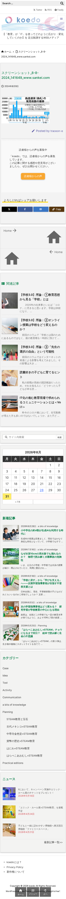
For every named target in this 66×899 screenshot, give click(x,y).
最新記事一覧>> (53, 842)
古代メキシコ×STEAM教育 (22, 726)
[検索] (62, 3)
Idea (5, 675)
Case (5, 668)
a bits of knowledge (14, 704)
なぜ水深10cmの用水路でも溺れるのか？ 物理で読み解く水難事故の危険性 (41, 557)
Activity (7, 690)
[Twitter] (9, 209)
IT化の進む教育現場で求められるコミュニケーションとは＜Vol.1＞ (40, 402)
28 (42, 490)
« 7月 (17, 502)
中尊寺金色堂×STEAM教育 (22, 733)
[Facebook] (25, 209)
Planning (8, 711)
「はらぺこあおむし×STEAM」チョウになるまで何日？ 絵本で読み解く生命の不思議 (41, 633)
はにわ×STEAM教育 (18, 748)
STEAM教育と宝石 (17, 719)
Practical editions (13, 763)
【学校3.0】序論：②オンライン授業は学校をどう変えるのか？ (40, 324)
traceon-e (56, 131)
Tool (5, 682)
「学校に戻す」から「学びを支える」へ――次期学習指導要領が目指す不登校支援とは (41, 583)
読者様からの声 (33, 176)
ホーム (7, 51)
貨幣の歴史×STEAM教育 (21, 741)
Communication (12, 697)
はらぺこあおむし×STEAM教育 (24, 755)
